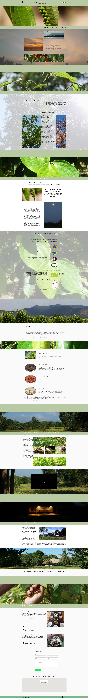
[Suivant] (82, 311)
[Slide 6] (43, 321)
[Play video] (44, 482)
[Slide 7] (44, 321)
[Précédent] (5, 311)
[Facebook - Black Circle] (63, 697)
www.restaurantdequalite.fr (43, 285)
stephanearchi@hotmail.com (30, 626)
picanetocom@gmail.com (30, 643)
